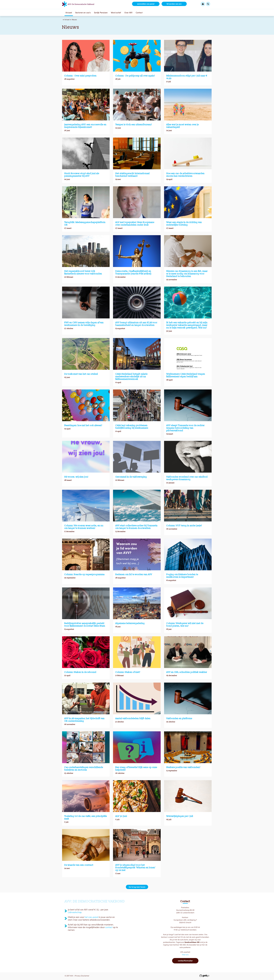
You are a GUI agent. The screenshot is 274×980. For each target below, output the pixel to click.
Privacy (77, 976)
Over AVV (128, 12)
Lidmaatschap (75, 912)
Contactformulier (185, 960)
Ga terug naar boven (137, 887)
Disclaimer (85, 976)
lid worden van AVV (174, 4)
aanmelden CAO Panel (145, 4)
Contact (139, 12)
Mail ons (185, 955)
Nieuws (74, 20)
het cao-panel (91, 917)
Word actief (116, 12)
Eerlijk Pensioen (101, 12)
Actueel (69, 12)
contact (108, 927)
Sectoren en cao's (83, 12)
